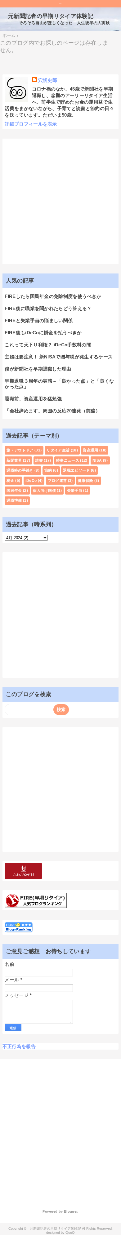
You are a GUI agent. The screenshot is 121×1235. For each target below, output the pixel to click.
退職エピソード (76, 470)
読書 (39, 460)
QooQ (70, 1232)
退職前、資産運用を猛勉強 (33, 398)
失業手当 (74, 490)
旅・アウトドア (20, 450)
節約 (48, 470)
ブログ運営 (57, 480)
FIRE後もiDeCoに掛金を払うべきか (43, 332)
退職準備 (14, 500)
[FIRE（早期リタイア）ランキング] (36, 905)
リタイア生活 (58, 450)
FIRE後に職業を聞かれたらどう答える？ (48, 308)
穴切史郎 (47, 80)
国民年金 (14, 490)
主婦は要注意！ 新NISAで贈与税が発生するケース (59, 356)
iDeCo (31, 480)
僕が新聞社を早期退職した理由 (38, 368)
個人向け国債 (44, 490)
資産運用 (90, 450)
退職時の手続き (20, 470)
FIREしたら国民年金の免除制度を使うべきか (53, 296)
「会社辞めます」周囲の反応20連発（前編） (52, 410)
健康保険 (85, 480)
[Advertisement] (60, 201)
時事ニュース (67, 460)
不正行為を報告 (19, 1046)
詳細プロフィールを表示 (31, 124)
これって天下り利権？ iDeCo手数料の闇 (48, 344)
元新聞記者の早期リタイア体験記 (47, 16)
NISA (97, 460)
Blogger (70, 1211)
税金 (10, 480)
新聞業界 (14, 460)
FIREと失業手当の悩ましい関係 (39, 320)
